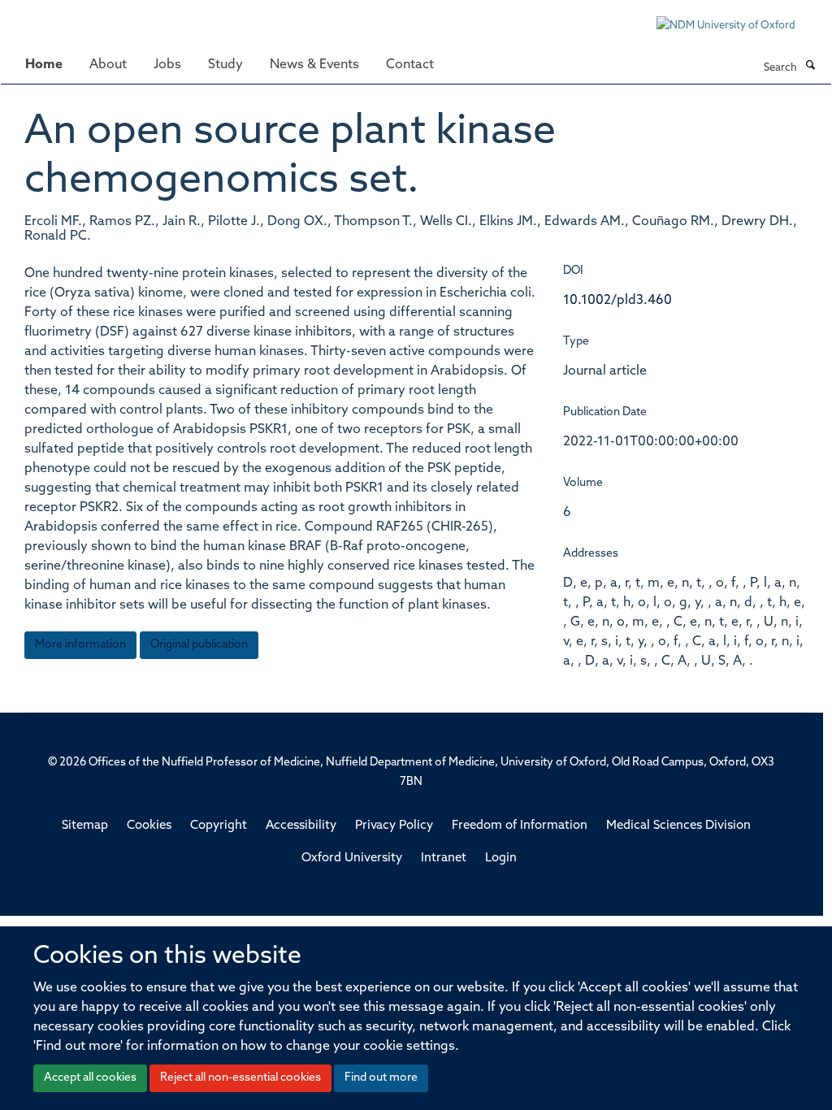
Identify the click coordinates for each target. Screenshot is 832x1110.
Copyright (218, 826)
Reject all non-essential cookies (240, 1078)
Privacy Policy (394, 826)
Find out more (381, 1078)
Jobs (167, 65)
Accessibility (301, 826)
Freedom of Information (519, 826)
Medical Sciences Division (678, 826)
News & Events (314, 65)
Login (501, 858)
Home (44, 65)
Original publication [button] (199, 645)
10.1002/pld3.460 (617, 300)
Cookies (149, 826)
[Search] (810, 67)
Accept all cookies (90, 1078)
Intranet (443, 858)
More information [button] (80, 645)
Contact (410, 65)
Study (225, 65)
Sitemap (85, 826)
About (108, 65)
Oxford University (351, 858)
